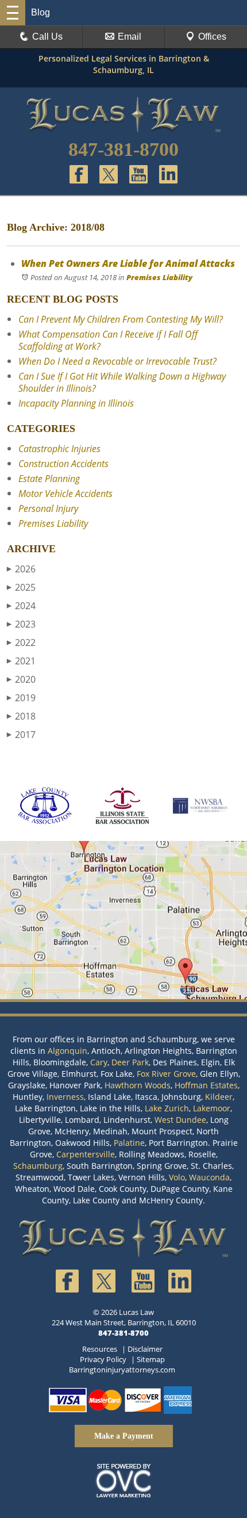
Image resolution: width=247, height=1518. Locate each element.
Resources (99, 1349)
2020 (21, 679)
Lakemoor (211, 1108)
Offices (212, 36)
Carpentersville (85, 1154)
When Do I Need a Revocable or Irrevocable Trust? (117, 361)
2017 (21, 734)
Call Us (47, 36)
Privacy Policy (103, 1359)
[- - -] (12, 12)
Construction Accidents (63, 463)
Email (129, 36)
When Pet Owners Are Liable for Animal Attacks (128, 263)
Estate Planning (49, 478)
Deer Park (130, 1062)
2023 (21, 624)
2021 (21, 661)
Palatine (129, 1142)
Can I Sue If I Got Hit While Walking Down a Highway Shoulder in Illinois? (122, 382)
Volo (177, 1177)
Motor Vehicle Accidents (65, 493)
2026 (21, 569)
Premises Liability (159, 277)
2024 (21, 605)
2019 (21, 697)
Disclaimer (145, 1349)
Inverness (65, 1096)
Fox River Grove (166, 1073)
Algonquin (67, 1050)
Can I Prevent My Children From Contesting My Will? (120, 319)
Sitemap (151, 1359)
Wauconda (209, 1177)
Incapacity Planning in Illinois (76, 403)
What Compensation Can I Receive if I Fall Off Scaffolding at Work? (108, 340)
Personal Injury (48, 508)
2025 (21, 587)
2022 (21, 642)
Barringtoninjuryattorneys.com (122, 1369)
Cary (98, 1062)
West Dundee (180, 1119)
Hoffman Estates (206, 1085)
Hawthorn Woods (138, 1085)
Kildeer (219, 1096)
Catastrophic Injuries (59, 448)
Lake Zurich (167, 1108)
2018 (21, 716)
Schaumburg (38, 1165)
